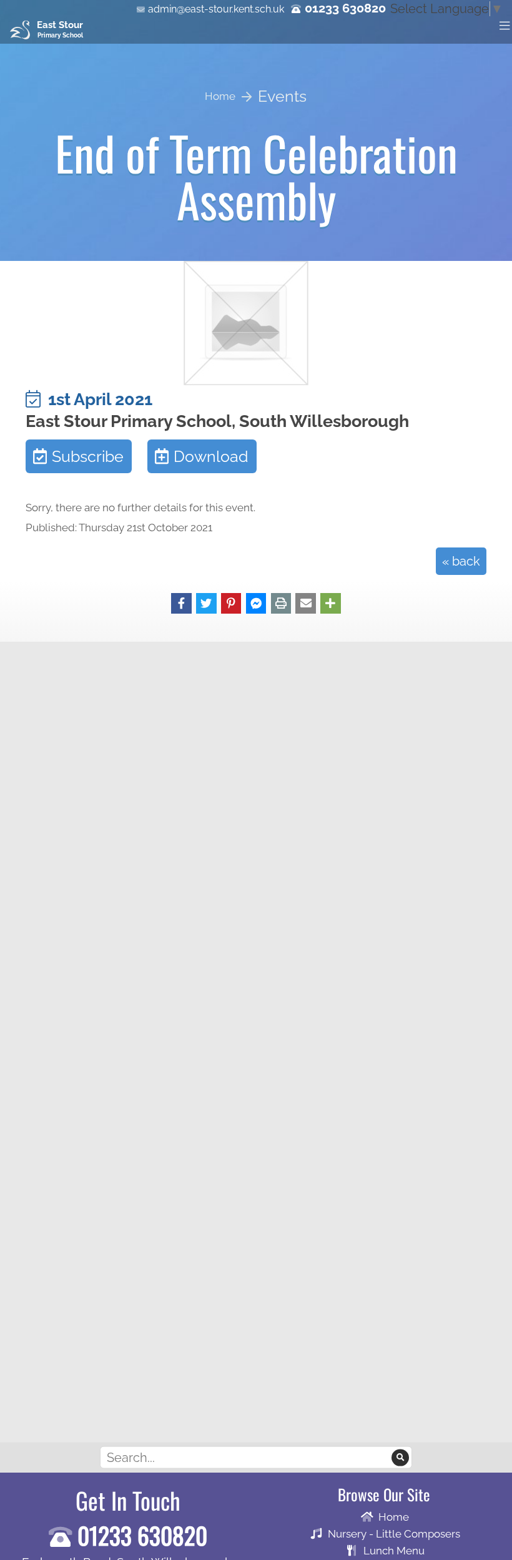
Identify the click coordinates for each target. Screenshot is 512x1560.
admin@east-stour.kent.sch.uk (216, 9)
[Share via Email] (305, 602)
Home (393, 1517)
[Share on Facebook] (181, 602)
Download (211, 457)
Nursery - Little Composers (394, 1534)
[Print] (281, 602)
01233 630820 (345, 8)
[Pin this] (231, 602)
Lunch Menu (394, 1550)
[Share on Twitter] (206, 602)
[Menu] (505, 24)
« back (461, 561)
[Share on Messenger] (256, 602)
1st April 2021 (96, 399)
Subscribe (88, 457)
